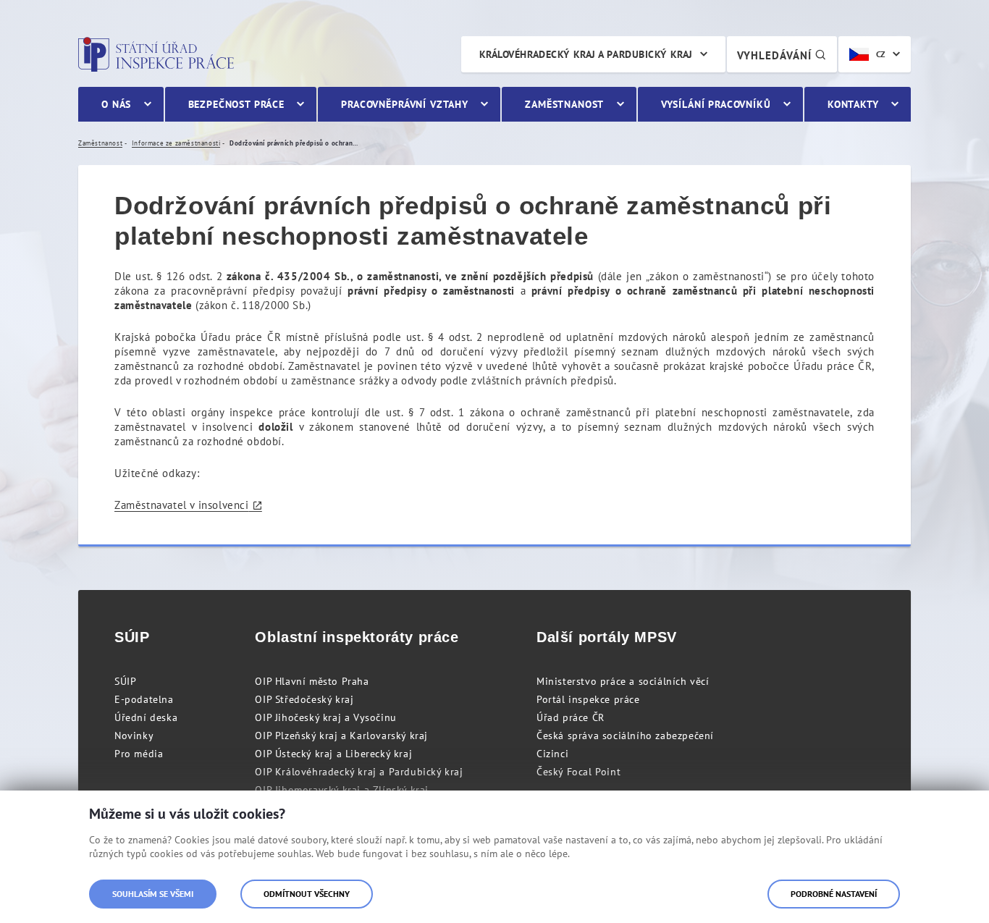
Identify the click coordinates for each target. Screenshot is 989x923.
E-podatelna (144, 699)
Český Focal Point (578, 771)
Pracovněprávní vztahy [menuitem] (404, 104)
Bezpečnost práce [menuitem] (236, 104)
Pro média (138, 753)
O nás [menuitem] (116, 104)
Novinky (133, 735)
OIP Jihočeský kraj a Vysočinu (325, 717)
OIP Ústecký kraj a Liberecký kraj (333, 753)
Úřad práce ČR (570, 717)
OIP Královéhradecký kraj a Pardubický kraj (359, 771)
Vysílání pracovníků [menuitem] (716, 104)
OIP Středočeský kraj (304, 699)
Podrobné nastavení (834, 893)
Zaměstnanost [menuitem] (564, 104)
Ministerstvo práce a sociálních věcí (623, 681)
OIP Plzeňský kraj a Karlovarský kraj (341, 735)
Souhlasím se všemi (152, 893)
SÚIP (125, 681)
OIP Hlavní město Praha (312, 681)
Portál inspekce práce (588, 699)
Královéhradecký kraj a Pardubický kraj (586, 54)
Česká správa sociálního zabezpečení (625, 735)
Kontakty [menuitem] (853, 104)
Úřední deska (145, 717)
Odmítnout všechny (307, 893)
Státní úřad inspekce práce (156, 54)
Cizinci (552, 753)
